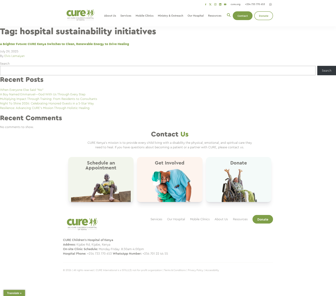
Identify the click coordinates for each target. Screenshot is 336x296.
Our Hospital (196, 15)
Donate (263, 15)
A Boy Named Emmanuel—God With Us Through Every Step (42, 94)
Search (5, 63)
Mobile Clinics (144, 15)
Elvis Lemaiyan (14, 55)
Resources (214, 15)
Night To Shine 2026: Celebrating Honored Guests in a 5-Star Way (47, 103)
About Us (110, 15)
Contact (242, 15)
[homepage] (82, 231)
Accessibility (212, 270)
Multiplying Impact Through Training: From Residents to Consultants (48, 98)
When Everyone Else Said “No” (22, 89)
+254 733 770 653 (255, 4)
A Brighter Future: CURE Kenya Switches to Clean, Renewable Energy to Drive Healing (64, 44)
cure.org (235, 4)
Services (125, 15)
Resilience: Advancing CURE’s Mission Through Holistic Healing (45, 107)
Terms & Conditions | (175, 270)
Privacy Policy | (196, 270)
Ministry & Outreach (170, 15)
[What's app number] (270, 4)
